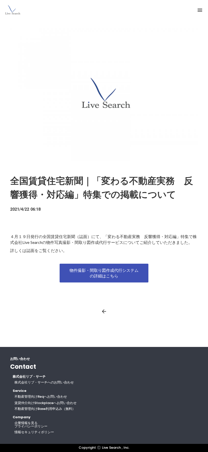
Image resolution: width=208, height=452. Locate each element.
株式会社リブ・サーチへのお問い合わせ (44, 382)
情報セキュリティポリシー (34, 432)
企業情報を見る (26, 423)
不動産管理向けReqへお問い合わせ (40, 396)
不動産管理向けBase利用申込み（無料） (44, 408)
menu (200, 10)
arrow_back (104, 311)
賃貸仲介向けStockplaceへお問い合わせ (45, 403)
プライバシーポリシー (30, 426)
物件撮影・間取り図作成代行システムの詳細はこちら (104, 273)
